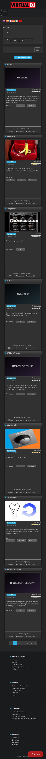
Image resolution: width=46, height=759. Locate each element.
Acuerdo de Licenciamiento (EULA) (24, 719)
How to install (31, 131)
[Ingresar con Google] (30, 40)
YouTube (16, 740)
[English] (4, 21)
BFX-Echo (10, 64)
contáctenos (16, 714)
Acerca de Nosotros (18, 712)
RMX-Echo (10, 281)
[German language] (13, 21)
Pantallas (15, 669)
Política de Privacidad (19, 716)
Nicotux (38, 450)
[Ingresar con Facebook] (7, 40)
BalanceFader (12, 425)
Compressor (11, 209)
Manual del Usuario (18, 688)
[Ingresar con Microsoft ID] (15, 40)
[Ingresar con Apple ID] (22, 40)
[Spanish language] (7, 21)
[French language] (10, 21)
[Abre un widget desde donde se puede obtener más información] (35, 754)
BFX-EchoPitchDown (14, 569)
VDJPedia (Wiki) (17, 690)
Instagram (16, 742)
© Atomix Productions (23, 756)
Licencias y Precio (18, 667)
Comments (20, 131)
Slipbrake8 (11, 136)
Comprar (15, 662)
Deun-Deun (37, 89)
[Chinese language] (20, 21)
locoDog (38, 161)
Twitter (15, 745)
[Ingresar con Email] (7, 33)
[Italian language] (16, 21)
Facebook (16, 738)
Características (17, 664)
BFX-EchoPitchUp (13, 353)
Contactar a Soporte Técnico (21, 686)
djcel (39, 233)
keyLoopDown (12, 497)
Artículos (15, 693)
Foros (13, 695)
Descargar (15, 660)
